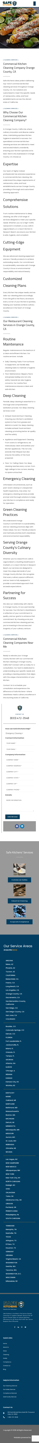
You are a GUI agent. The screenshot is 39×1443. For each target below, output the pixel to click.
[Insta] (21, 1326)
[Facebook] (17, 826)
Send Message (12, 817)
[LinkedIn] (18, 1326)
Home (19, 32)
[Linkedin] (22, 826)
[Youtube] (25, 1326)
